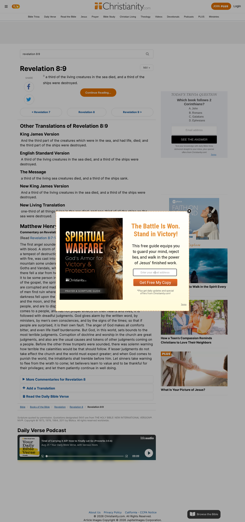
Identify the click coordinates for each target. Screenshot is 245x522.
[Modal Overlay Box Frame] (122, 261)
